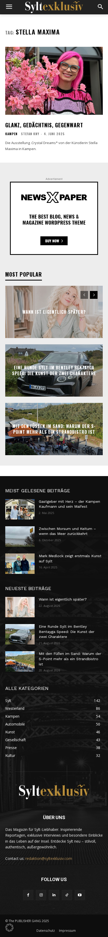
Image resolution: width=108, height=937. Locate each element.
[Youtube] (80, 895)
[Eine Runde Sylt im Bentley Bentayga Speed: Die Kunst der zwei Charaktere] (20, 634)
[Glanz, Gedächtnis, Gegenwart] (54, 81)
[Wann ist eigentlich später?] (20, 607)
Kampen (11, 133)
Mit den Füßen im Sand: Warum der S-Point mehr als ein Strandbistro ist (54, 429)
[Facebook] (28, 895)
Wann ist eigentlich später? (54, 312)
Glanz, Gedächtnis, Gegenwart (44, 125)
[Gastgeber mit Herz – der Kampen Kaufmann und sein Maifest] (20, 509)
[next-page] (94, 295)
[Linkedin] (54, 895)
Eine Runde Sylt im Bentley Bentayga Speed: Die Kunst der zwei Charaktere (54, 370)
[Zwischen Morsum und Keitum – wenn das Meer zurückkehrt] (20, 536)
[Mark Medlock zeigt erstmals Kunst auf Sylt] (20, 563)
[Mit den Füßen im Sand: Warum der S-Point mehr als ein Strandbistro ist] (20, 661)
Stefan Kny (30, 134)
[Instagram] (41, 895)
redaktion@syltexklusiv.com (48, 858)
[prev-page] (84, 295)
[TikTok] (67, 895)
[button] (9, 927)
